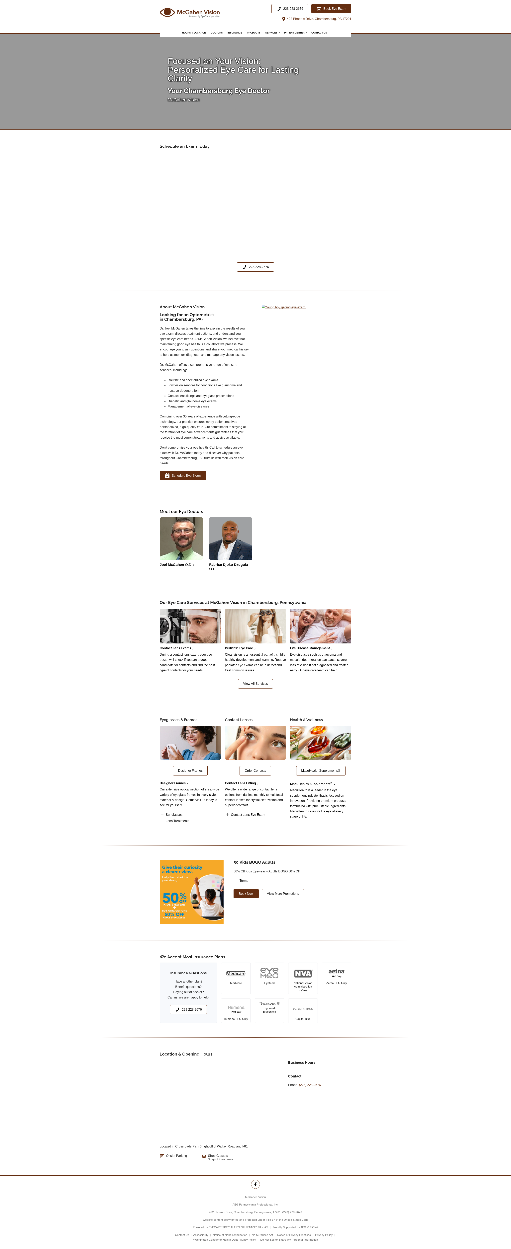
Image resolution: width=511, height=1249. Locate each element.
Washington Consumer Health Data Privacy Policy (224, 1239)
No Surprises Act (262, 1234)
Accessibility (200, 1234)
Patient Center (294, 32)
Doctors (217, 32)
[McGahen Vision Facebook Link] (255, 1184)
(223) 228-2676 (310, 1085)
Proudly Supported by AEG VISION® (295, 1227)
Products (253, 32)
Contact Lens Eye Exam (248, 814)
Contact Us (319, 32)
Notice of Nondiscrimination (230, 1234)
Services (271, 32)
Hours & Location (194, 32)
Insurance (235, 32)
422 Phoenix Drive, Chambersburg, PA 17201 (318, 19)
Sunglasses (174, 814)
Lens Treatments (177, 821)
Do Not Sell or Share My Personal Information (289, 1239)
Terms (244, 880)
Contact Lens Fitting (240, 783)
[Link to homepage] (200, 13)
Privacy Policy (324, 1234)
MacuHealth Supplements (311, 784)
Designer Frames (173, 783)
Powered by (230, 1227)
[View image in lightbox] (284, 307)
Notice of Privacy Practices (294, 1234)
